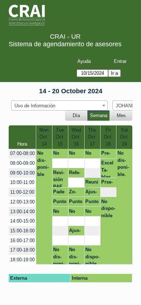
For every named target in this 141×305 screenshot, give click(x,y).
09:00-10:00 (22, 173)
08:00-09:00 (22, 163)
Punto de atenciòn (60, 203)
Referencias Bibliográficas (75, 174)
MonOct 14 (43, 137)
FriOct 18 (108, 137)
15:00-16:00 (22, 230)
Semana (98, 115)
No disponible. (59, 154)
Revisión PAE (58, 178)
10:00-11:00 (22, 182)
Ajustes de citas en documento (92, 193)
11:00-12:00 (22, 192)
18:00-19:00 (22, 259)
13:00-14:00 (22, 211)
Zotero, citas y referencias (74, 193)
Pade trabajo (58, 193)
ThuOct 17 (92, 137)
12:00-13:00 (22, 202)
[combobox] (59, 105)
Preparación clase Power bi (108, 154)
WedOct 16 (76, 137)
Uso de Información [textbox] (34, 105)
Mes (121, 115)
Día (76, 115)
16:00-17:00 (22, 240)
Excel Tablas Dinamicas (108, 169)
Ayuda (84, 61)
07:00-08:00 (22, 153)
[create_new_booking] (60, 163)
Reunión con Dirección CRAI (91, 183)
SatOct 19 (124, 137)
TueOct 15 (60, 137)
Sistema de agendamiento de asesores (65, 44)
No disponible (43, 163)
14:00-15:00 (22, 221)
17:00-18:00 (22, 250)
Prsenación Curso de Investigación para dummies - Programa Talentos (108, 183)
